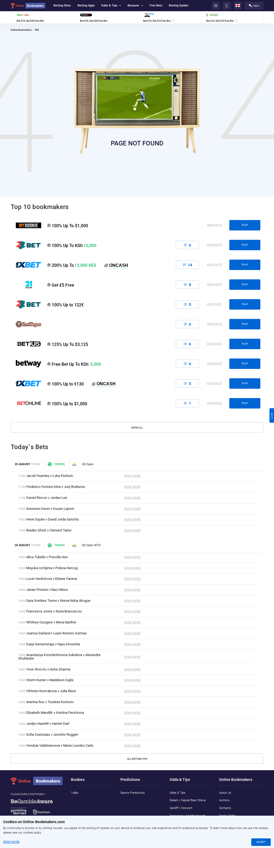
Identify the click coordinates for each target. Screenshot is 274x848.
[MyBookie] (26, 225)
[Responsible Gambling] (37, 809)
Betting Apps (86, 5)
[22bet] (26, 304)
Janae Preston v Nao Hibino (47, 590)
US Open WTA (91, 545)
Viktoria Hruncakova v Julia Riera (51, 691)
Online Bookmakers (21, 30)
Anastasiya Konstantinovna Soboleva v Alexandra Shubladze (59, 656)
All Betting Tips (137, 758)
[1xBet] (26, 383)
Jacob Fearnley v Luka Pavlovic (49, 476)
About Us (225, 793)
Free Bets (156, 5)
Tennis (59, 464)
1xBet (74, 793)
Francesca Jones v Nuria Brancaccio (54, 611)
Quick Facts (214, 225)
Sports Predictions (132, 793)
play (245, 225)
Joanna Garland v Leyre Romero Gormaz (56, 633)
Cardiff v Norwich (181, 808)
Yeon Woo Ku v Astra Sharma (48, 669)
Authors (224, 800)
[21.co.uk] (26, 284)
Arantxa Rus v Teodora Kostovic (50, 702)
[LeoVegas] (26, 324)
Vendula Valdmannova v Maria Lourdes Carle (59, 745)
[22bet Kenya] (26, 245)
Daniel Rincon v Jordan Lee (46, 498)
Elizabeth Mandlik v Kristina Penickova (55, 713)
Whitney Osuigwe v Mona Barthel (51, 622)
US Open (87, 464)
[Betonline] (26, 403)
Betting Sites (62, 5)
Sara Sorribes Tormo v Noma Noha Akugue (58, 601)
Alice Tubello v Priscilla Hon (47, 557)
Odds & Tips (109, 5)
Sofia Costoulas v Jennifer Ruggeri (52, 735)
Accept (260, 842)
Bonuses (133, 5)
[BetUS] (26, 343)
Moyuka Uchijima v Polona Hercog (52, 568)
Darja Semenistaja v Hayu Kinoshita (53, 644)
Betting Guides (178, 5)
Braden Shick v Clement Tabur (48, 530)
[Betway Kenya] (26, 363)
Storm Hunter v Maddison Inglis (50, 680)
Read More (132, 476)
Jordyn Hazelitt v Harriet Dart (47, 724)
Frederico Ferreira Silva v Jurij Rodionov (55, 487)
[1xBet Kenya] (26, 264)
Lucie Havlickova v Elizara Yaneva (51, 579)
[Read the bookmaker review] (42, 17)
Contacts (225, 808)
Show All (137, 427)
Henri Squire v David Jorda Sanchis (52, 519)
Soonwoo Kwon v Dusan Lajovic (50, 509)
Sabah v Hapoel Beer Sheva (188, 800)
